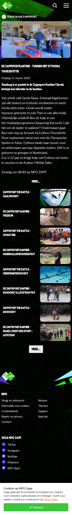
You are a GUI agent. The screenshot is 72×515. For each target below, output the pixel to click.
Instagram (13, 450)
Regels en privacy (12, 416)
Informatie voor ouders (15, 405)
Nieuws (42, 400)
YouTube (12, 456)
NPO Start (13, 468)
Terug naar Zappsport (22, 16)
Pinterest (12, 462)
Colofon (6, 421)
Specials (43, 416)
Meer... (36, 349)
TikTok (11, 444)
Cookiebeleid (9, 411)
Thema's (43, 405)
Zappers (43, 411)
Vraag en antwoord (12, 400)
